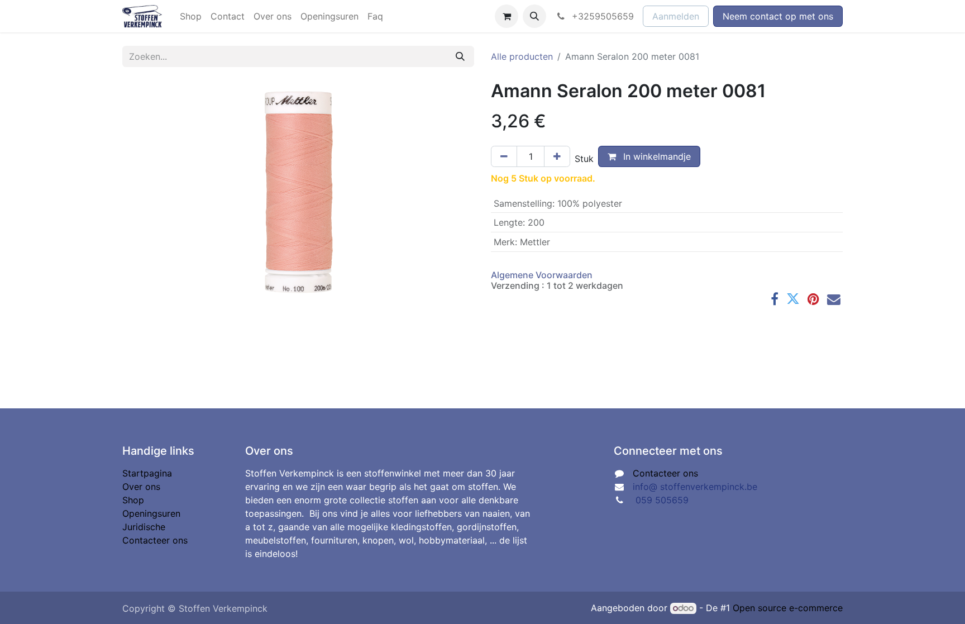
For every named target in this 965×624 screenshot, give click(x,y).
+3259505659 (601, 16)
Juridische (143, 526)
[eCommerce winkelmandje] (506, 16)
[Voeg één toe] (557, 156)
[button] (534, 16)
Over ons (141, 486)
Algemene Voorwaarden (542, 274)
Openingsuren (151, 513)
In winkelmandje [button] (655, 156)
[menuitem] (190, 16)
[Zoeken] (460, 56)
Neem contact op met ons (778, 16)
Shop (133, 500)
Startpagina (147, 473)
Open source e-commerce (788, 607)
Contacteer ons (155, 540)
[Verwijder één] (504, 156)
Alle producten (522, 56)
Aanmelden (675, 16)
